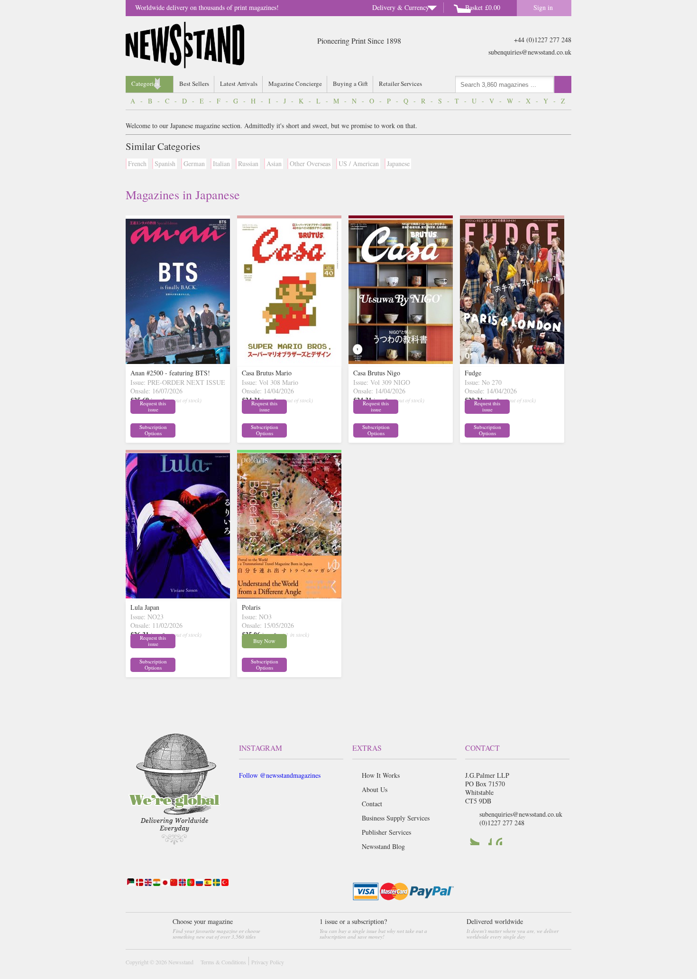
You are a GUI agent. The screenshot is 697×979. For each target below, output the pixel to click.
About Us (374, 789)
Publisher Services (386, 832)
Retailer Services (400, 83)
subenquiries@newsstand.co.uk (529, 51)
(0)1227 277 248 (501, 822)
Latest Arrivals (238, 83)
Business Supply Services (396, 817)
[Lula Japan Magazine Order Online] (178, 595)
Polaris (251, 607)
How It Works (381, 775)
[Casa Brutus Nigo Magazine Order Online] (400, 361)
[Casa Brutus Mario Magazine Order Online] (289, 361)
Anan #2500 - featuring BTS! (170, 372)
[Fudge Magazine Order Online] (512, 361)
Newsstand (180, 962)
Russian (248, 163)
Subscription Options (153, 430)
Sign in (543, 7)
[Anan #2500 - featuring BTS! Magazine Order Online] (178, 361)
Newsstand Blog (383, 846)
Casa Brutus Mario (267, 372)
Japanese (398, 163)
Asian (274, 163)
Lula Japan (144, 607)
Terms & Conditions (223, 962)
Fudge (473, 372)
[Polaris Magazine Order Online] (289, 595)
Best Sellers (194, 83)
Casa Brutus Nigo (376, 372)
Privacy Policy (267, 962)
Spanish (165, 163)
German (194, 163)
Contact (372, 803)
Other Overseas (310, 163)
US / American (359, 163)
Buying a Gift (350, 83)
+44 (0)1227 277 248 (542, 39)
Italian (221, 163)
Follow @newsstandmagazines (280, 775)
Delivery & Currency (400, 7)
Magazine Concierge (295, 83)
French (137, 163)
